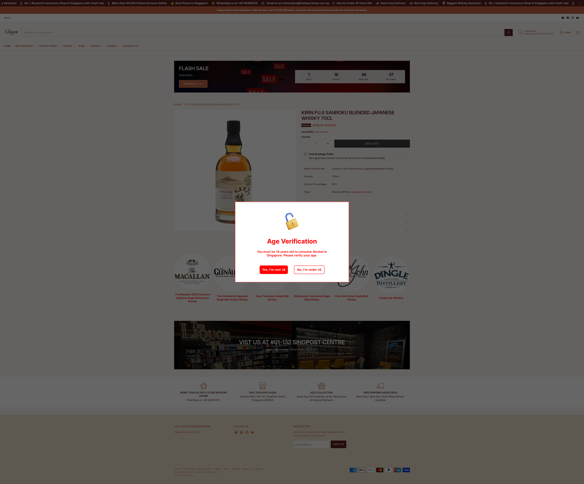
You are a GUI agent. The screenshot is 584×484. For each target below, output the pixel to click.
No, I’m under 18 (309, 269)
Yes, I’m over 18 (273, 269)
